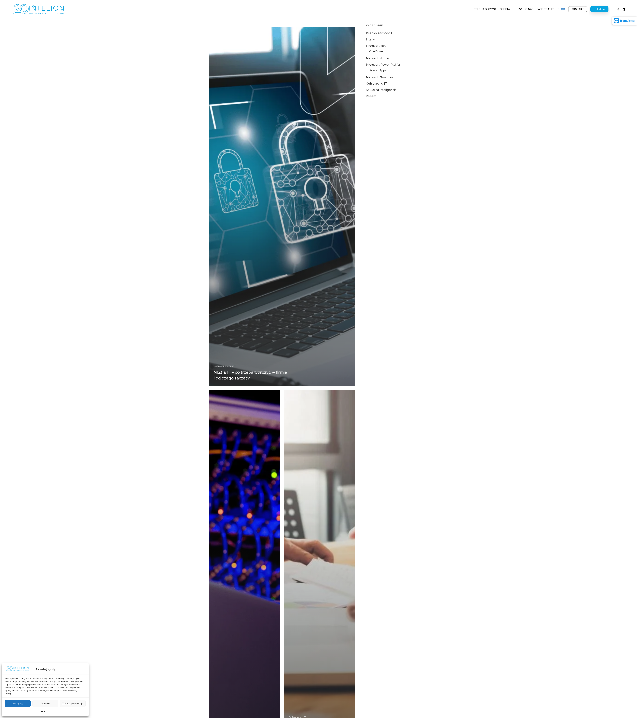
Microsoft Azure (377, 58)
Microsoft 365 (376, 45)
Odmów (45, 703)
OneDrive (376, 51)
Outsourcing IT (376, 83)
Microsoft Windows (379, 77)
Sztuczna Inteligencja (381, 90)
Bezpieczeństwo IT (225, 366)
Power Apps (378, 70)
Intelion (371, 39)
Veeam (371, 96)
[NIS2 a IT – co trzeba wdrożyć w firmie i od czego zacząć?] (282, 206)
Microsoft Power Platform (384, 64)
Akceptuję (17, 703)
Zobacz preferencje (72, 703)
